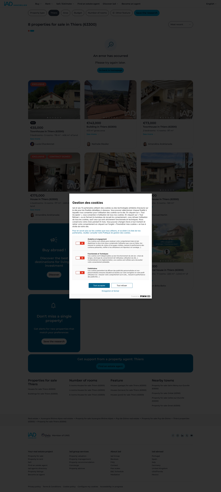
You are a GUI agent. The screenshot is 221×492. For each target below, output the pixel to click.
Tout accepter (99, 285)
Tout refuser (122, 285)
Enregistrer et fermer (110, 291)
